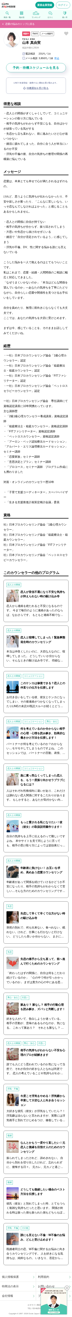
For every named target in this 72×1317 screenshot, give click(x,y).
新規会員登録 (44, 5)
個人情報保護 (10, 1276)
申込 (56, 58)
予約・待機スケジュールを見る (36, 67)
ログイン (63, 5)
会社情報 (7, 1295)
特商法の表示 (10, 1286)
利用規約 (43, 1276)
